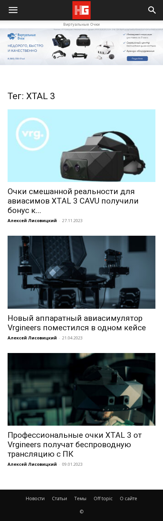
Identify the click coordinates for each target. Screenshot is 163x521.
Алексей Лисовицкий (32, 220)
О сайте (128, 498)
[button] (152, 10)
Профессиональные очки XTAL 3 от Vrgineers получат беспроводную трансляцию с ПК (75, 445)
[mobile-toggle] (13, 10)
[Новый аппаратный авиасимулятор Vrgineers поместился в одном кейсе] (81, 272)
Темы (80, 498)
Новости (35, 498)
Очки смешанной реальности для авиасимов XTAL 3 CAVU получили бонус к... (73, 201)
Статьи (59, 498)
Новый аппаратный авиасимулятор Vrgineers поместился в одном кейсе (77, 323)
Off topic (103, 498)
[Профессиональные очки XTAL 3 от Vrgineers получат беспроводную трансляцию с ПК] (81, 389)
